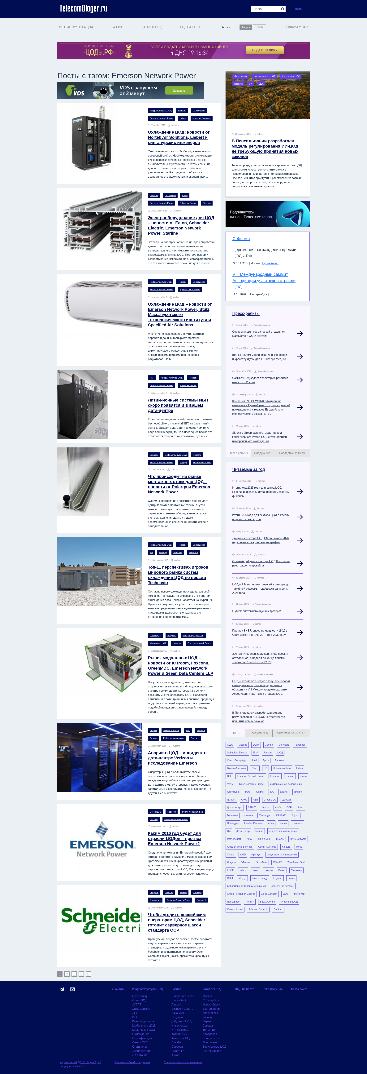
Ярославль (210, 1042)
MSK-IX (277, 862)
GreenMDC (270, 799)
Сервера (197, 892)
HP (265, 768)
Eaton (185, 195)
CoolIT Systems (267, 846)
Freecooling (139, 996)
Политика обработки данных (132, 1062)
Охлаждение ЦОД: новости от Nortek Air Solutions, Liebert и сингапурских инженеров (179, 137)
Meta (299, 846)
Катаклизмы (179, 1034)
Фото (300, 807)
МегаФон (299, 893)
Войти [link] (298, 9)
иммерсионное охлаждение (286, 784)
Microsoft (283, 744)
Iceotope (248, 815)
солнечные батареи (282, 886)
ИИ (250, 84)
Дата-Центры (240, 76)
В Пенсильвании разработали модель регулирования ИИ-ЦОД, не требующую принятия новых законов (258, 717)
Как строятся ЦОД (291, 76)
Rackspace (233, 901)
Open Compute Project (251, 784)
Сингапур (264, 815)
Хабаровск (210, 1034)
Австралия (233, 791)
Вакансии (177, 1012)
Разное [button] (117, 27)
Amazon (279, 760)
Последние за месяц (292, 453)
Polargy (183, 462)
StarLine (207, 203)
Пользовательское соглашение (183, 1062)
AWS (278, 807)
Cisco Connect (269, 893)
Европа (290, 776)
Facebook (201, 900)
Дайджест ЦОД (181, 1021)
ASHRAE (280, 815)
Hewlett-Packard (253, 823)
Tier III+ (249, 901)
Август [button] (245, 27)
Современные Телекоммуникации (246, 886)
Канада (286, 846)
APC (249, 838)
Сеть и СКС (140, 1042)
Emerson (195, 738)
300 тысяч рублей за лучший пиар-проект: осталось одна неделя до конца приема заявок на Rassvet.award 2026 (260, 658)
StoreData (261, 862)
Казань (207, 1017)
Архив (226, 27)
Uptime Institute (282, 768)
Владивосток (211, 1038)
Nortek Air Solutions (201, 118)
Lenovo (269, 870)
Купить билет (270, 263)
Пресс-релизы (246, 313)
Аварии (153, 730)
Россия (267, 752)
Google (269, 744)
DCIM (256, 744)
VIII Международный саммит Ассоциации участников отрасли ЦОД (264, 280)
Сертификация (142, 1038)
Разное (153, 738)
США (261, 84)
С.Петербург (211, 1000)
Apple (266, 760)
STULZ (252, 807)
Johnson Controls (258, 909)
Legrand (277, 878)
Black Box (193, 552)
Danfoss (278, 909)
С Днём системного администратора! (256, 611)
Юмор (175, 1055)
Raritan (259, 831)
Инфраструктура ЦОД (160, 110)
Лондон (231, 862)
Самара (208, 1025)
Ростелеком (234, 838)
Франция (256, 854)
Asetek (265, 807)
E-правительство (182, 996)
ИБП (152, 378)
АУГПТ (136, 1004)
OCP (289, 807)
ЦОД (280, 752)
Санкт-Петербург (236, 760)
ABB (255, 799)
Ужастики (177, 1050)
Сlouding (154, 819)
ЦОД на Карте (190, 27)
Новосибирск (211, 1004)
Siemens (297, 823)
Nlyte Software (298, 838)
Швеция (286, 799)
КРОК (230, 870)
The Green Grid (295, 862)
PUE (247, 791)
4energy (163, 552)
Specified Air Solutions (190, 289)
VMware (245, 862)
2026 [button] (260, 27)
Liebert (183, 118)
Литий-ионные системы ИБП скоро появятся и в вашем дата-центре (178, 405)
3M (151, 552)
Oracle (230, 854)
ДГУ (135, 1012)
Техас (255, 870)
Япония (298, 791)
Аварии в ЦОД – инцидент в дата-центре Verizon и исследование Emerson (177, 758)
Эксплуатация (141, 1050)
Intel (254, 760)
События (241, 238)
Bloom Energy (260, 878)
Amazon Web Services (240, 846)
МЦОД (242, 878)
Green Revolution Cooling (241, 893)
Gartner (260, 791)
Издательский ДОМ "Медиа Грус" (80, 1062)
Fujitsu (295, 815)
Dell (229, 776)
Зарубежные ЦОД (214, 1046)
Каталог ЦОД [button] (152, 27)
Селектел (296, 870)
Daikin (281, 870)
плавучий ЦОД (289, 901)
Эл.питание (170, 195)
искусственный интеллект (282, 854)
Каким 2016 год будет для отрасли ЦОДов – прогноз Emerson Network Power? (174, 838)
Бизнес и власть (171, 730)
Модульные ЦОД (158, 643)
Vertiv (230, 784)
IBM (255, 752)
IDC (272, 791)
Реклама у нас (296, 27)
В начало (117, 989)
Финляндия (263, 838)
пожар (291, 878)
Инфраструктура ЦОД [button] (76, 27)
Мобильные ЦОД (143, 1025)
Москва (243, 744)
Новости (182, 110)
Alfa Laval (177, 552)
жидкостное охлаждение (283, 831)
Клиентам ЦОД (181, 1038)
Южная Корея (235, 909)
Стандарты (155, 900)
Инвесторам (179, 1025)
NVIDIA (231, 799)
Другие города (212, 1050)
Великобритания (236, 768)
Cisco (255, 768)
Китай (303, 776)
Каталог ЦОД (212, 989)
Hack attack (179, 1000)
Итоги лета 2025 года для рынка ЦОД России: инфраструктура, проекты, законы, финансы (260, 492)
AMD (243, 854)
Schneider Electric (188, 203)
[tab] (238, 453)
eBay (271, 823)
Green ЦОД (155, 635)
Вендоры (154, 455)
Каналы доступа (143, 1021)
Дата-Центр (243, 831)
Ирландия (233, 823)
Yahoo (243, 870)
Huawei (280, 838)
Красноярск (210, 1012)
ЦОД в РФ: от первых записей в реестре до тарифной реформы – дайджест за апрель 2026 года (260, 588)
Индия (283, 823)
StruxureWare (267, 901)
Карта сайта (299, 989)
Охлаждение (199, 110)
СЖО (244, 799)
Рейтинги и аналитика (173, 738)
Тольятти (209, 1029)
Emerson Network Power (161, 118)
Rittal (230, 878)
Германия (232, 815)
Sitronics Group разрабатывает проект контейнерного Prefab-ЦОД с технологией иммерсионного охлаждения (259, 437)
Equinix (284, 791)
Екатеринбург (212, 1008)
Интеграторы (179, 1029)
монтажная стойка (202, 462)
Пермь (207, 1021)
